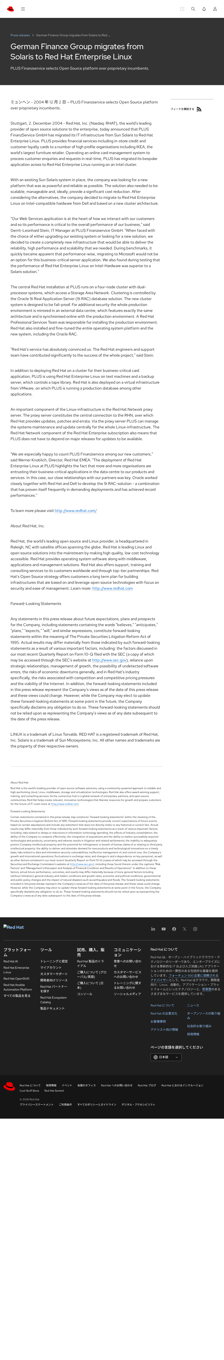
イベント (67, 1085)
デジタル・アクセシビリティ (138, 1104)
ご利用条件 (65, 1104)
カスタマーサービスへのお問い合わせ (127, 974)
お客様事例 (158, 1021)
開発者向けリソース (54, 980)
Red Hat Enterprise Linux (16, 970)
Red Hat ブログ (147, 1085)
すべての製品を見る (17, 996)
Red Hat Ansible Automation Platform (18, 987)
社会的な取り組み (199, 1026)
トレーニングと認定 (54, 961)
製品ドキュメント (52, 1008)
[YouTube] (163, 930)
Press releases (20, 35)
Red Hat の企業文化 (163, 1013)
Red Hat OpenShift (16, 979)
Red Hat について (162, 1005)
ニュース (193, 1005)
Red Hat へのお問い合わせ (117, 1085)
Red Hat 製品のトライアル (90, 963)
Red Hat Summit (54, 1090)
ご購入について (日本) (90, 985)
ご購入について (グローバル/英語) (92, 974)
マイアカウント (51, 968)
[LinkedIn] (153, 930)
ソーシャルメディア (127, 994)
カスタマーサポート (54, 974)
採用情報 (193, 1034)
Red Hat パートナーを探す (53, 989)
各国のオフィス (86, 1085)
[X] (184, 930)
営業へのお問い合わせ (127, 963)
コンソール (84, 994)
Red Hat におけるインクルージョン (182, 1085)
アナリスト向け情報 (164, 1030)
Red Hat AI (11, 961)
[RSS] (199, 109)
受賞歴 (206, 989)
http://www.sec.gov (109, 660)
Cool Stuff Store (29, 1090)
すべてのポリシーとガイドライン (96, 1104)
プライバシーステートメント (37, 1104)
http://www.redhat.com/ (76, 510)
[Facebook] (174, 930)
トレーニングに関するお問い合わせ (127, 985)
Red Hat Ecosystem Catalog (53, 1000)
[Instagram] (195, 930)
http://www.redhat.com (112, 588)
